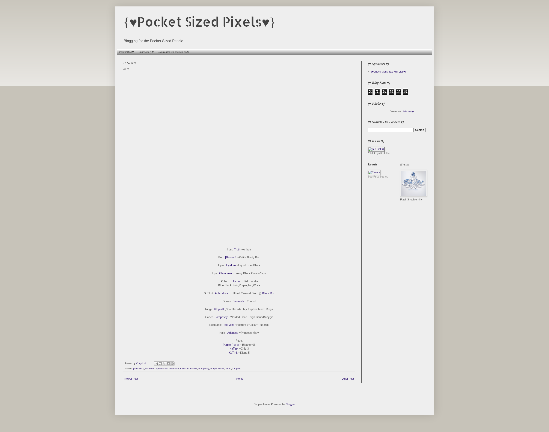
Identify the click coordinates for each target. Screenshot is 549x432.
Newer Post (131, 378)
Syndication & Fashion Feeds (173, 52)
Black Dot (268, 293)
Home (239, 378)
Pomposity (221, 317)
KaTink (233, 348)
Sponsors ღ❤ (146, 52)
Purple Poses (231, 344)
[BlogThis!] (160, 363)
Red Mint (228, 324)
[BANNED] (138, 368)
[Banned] (230, 257)
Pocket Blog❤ (126, 52)
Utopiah (236, 368)
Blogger (290, 404)
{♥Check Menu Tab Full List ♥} (388, 71)
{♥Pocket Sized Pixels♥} (199, 21)
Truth (237, 249)
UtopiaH (219, 309)
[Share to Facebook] (168, 363)
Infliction (236, 281)
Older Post (348, 378)
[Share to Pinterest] (172, 363)
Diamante (238, 301)
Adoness (232, 332)
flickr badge (408, 111)
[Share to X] (164, 363)
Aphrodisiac (222, 293)
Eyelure (231, 265)
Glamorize (225, 273)
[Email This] (156, 363)
